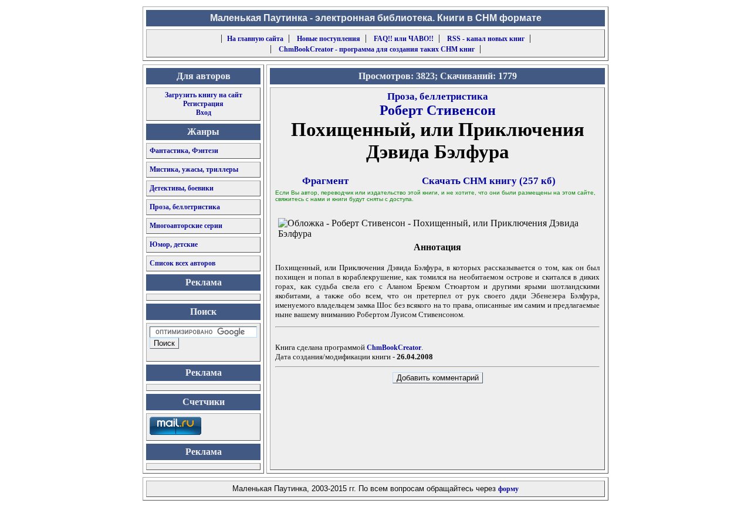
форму (508, 489)
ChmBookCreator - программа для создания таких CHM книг (377, 49)
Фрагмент (325, 180)
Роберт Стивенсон (438, 110)
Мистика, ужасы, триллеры (194, 169)
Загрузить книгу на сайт (203, 95)
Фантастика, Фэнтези (184, 151)
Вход (203, 112)
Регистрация (203, 104)
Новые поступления (328, 39)
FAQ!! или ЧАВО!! (404, 39)
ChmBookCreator (394, 347)
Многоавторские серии (186, 226)
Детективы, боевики (182, 188)
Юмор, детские (174, 244)
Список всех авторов (182, 263)
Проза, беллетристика (185, 207)
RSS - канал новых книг (486, 39)
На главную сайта (255, 39)
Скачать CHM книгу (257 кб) (489, 180)
